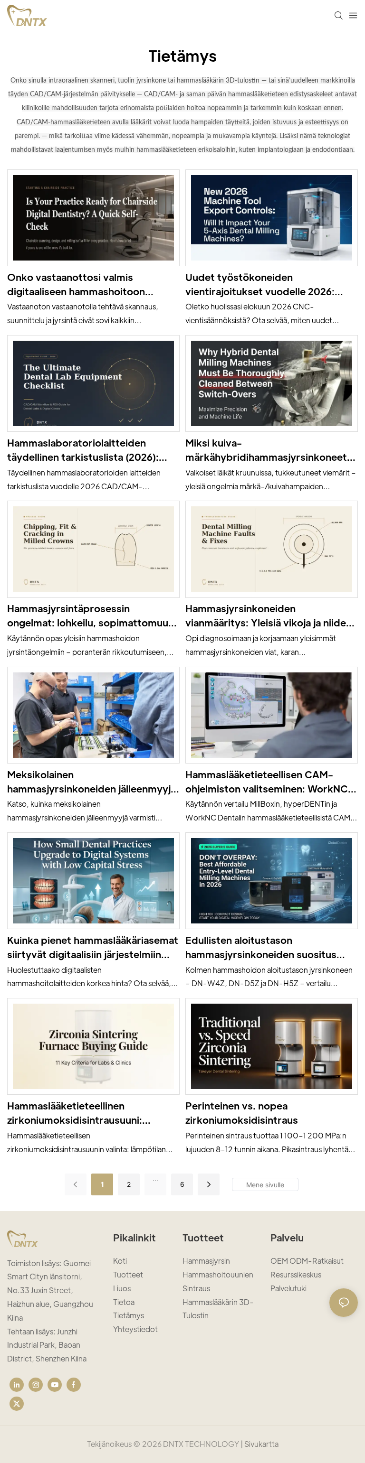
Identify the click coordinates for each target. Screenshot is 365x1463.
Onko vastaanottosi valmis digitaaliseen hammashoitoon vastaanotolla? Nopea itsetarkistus (89, 284)
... (155, 1178)
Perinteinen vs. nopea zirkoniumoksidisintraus (241, 1113)
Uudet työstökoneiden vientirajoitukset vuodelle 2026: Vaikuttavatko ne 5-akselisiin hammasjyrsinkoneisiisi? (260, 284)
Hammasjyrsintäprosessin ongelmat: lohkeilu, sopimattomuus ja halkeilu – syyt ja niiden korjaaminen (90, 616)
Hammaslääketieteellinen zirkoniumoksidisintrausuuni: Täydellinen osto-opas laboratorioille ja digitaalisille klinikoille (74, 1113)
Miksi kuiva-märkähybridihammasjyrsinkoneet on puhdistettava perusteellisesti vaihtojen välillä (266, 450)
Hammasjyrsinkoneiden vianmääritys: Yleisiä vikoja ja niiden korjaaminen (268, 616)
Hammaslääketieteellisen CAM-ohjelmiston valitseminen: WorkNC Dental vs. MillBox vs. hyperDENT (266, 782)
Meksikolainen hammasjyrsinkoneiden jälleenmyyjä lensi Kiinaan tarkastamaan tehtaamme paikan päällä (91, 782)
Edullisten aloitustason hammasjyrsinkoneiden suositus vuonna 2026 (260, 947)
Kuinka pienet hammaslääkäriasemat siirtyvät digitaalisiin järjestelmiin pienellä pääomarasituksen (92, 947)
